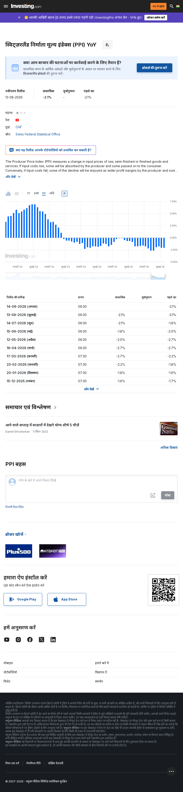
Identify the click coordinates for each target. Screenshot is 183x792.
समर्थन (99, 681)
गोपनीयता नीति (33, 763)
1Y (28, 193)
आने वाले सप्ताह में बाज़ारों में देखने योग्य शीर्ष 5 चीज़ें (42, 425)
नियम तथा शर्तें (12, 763)
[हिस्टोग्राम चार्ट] (8, 193)
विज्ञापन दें (101, 672)
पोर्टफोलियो (10, 672)
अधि (51, 193)
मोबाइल (8, 663)
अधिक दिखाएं (169, 447)
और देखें (10, 177)
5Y (44, 193)
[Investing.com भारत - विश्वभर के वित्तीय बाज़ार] (26, 6)
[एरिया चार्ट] (17, 193)
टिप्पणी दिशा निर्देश (14, 507)
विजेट (7, 681)
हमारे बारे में (102, 663)
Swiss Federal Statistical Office (38, 134)
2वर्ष (36, 193)
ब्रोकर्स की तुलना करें (154, 68)
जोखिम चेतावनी (55, 763)
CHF (19, 127)
